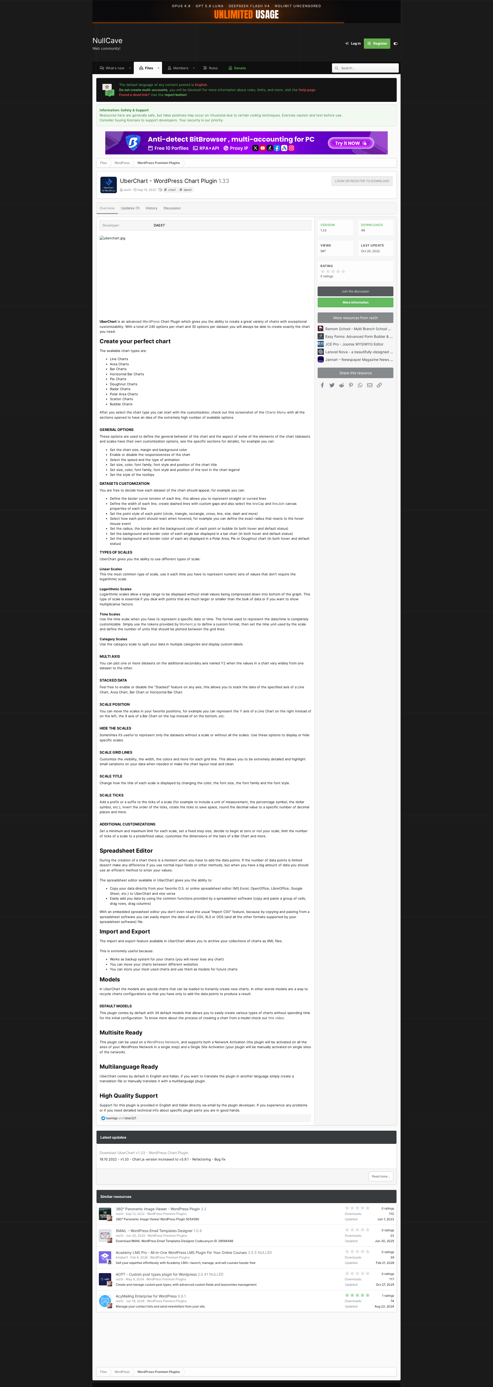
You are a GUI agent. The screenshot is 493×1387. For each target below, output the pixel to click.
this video (276, 1018)
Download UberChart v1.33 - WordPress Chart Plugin (144, 1152)
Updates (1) (130, 208)
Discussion (172, 208)
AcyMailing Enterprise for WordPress (146, 1296)
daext (187, 190)
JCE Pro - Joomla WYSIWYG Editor (354, 344)
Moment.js (188, 624)
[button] (130, 68)
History (151, 208)
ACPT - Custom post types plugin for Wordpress (156, 1274)
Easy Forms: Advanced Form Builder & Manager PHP (369, 336)
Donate (240, 68)
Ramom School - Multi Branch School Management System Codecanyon (385, 329)
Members (180, 68)
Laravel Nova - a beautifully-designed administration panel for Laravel (384, 352)
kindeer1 (122, 1257)
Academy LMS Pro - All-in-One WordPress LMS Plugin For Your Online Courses (181, 1252)
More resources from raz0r (355, 318)
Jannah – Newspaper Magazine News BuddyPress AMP (372, 359)
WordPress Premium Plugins (167, 1214)
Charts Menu (275, 412)
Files (149, 68)
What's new (115, 68)
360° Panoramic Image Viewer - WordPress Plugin (158, 1209)
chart (171, 190)
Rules (213, 68)
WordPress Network (163, 1042)
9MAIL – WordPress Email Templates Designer (154, 1230)
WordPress (151, 321)
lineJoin (278, 503)
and (121, 1118)
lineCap (258, 503)
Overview (107, 208)
